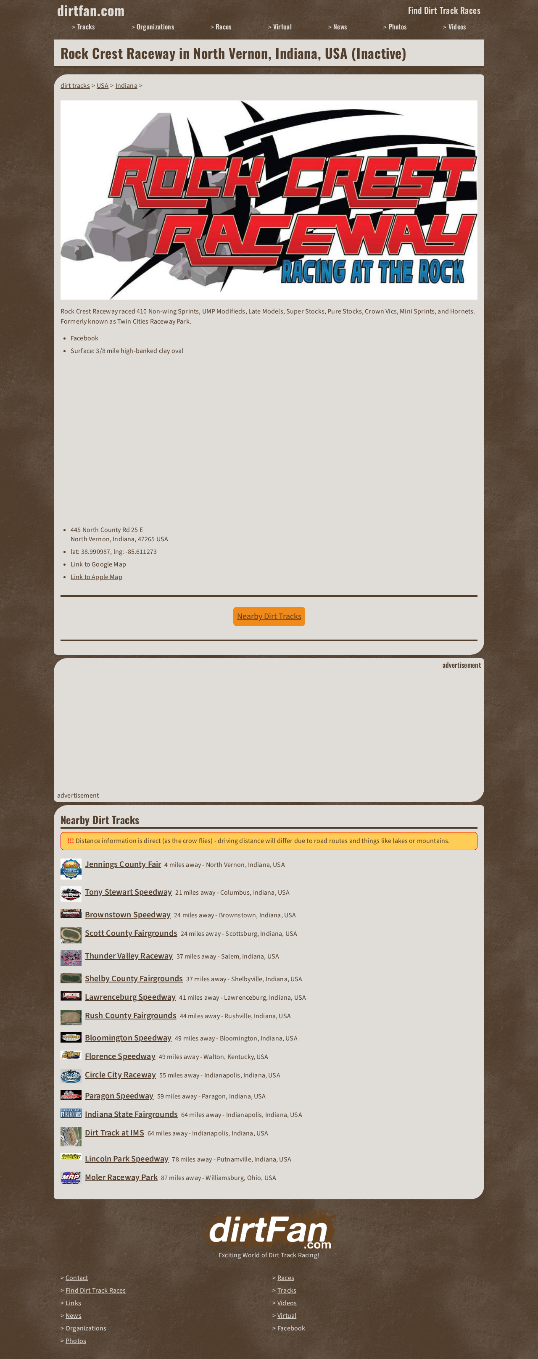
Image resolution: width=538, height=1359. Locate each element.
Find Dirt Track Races (444, 10)
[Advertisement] (269, 730)
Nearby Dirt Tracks (269, 616)
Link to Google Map (98, 564)
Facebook (84, 338)
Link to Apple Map (96, 577)
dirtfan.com (91, 10)
